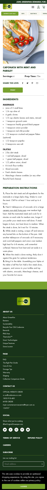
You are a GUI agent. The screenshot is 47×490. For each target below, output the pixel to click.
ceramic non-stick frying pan (14, 210)
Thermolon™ (7, 337)
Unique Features (9, 343)
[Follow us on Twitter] (5, 430)
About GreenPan (9, 317)
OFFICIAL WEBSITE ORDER (13, 392)
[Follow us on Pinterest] (22, 430)
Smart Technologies (10, 340)
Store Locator (8, 347)
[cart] (43, 7)
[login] (38, 7)
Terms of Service (11, 438)
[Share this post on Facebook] (23, 83)
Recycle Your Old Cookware (13, 327)
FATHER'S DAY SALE (9, 13)
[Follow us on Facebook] (11, 430)
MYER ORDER (8, 402)
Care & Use (7, 366)
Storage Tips (7, 369)
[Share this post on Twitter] (27, 83)
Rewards (6, 330)
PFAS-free (6, 334)
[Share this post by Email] (37, 83)
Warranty (6, 373)
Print (12, 90)
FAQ (4, 359)
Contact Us (9, 386)
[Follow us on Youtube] (28, 430)
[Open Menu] (33, 7)
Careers (7, 445)
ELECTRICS (33, 13)
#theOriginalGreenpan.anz (13, 424)
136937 (6, 408)
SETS (22, 13)
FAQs (5, 354)
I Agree (23, 486)
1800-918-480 (9, 398)
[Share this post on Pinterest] (32, 83)
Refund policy (35, 438)
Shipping (6, 376)
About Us (7, 312)
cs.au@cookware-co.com (12, 395)
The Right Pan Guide (10, 363)
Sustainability (7, 324)
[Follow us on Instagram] (16, 430)
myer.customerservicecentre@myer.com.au (19, 405)
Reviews (6, 321)
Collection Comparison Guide (14, 379)
